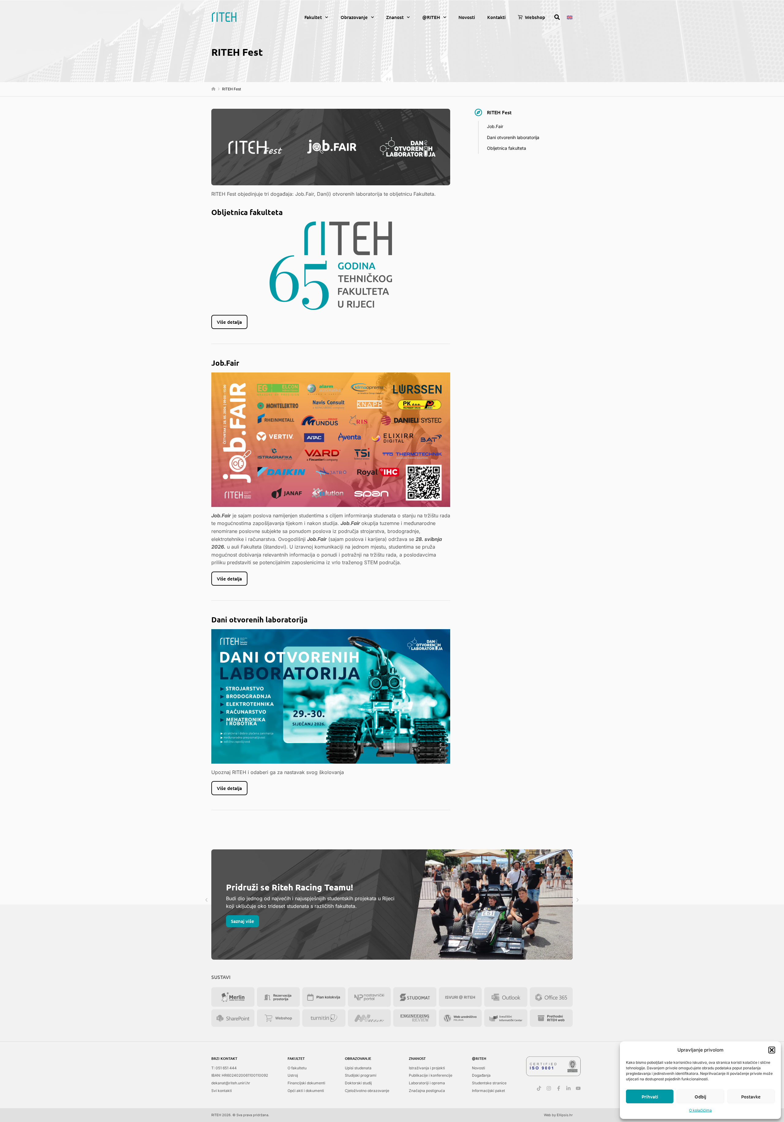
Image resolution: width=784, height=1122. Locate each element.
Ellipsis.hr (565, 1115)
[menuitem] (569, 16)
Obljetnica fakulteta (506, 148)
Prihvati (650, 1097)
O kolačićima (700, 1110)
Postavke (751, 1097)
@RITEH (431, 17)
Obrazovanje (354, 17)
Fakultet (313, 17)
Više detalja (229, 322)
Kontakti (496, 17)
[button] (772, 1050)
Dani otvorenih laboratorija (513, 137)
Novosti (466, 17)
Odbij (700, 1097)
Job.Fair (495, 126)
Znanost (395, 17)
